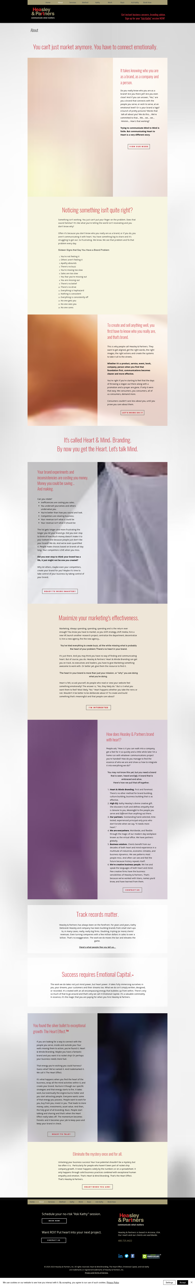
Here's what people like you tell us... (97, 947)
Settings (169, 1282)
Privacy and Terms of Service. (96, 1273)
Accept (183, 1282)
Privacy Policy (113, 1282)
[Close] (191, 1282)
